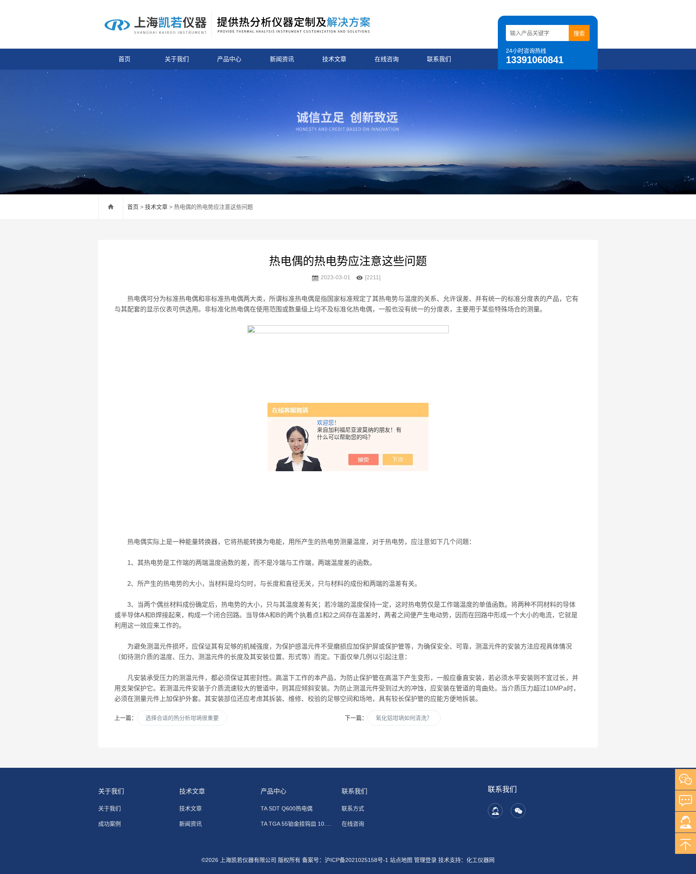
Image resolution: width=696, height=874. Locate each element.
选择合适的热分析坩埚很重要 (182, 718)
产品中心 (229, 59)
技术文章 (334, 59)
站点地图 (401, 860)
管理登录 (425, 860)
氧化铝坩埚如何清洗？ (404, 718)
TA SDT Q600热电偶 (287, 808)
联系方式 (353, 808)
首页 (124, 59)
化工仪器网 (480, 860)
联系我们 (439, 59)
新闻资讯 (282, 59)
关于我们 (177, 59)
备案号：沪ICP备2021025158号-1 (345, 860)
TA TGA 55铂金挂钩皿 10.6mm (296, 823)
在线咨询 (387, 59)
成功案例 (109, 823)
